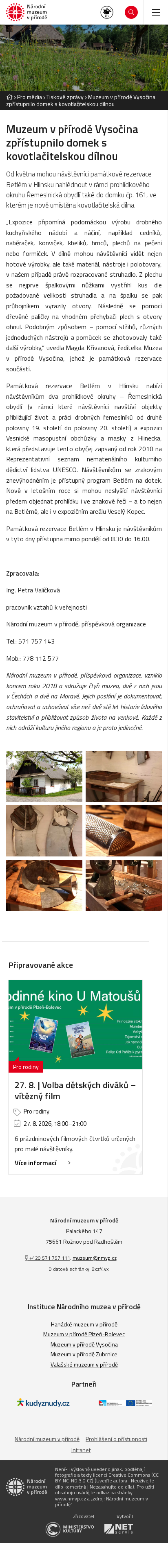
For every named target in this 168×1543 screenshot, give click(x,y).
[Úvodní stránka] (26, 12)
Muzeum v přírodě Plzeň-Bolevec (84, 1334)
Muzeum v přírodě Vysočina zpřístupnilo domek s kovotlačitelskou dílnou (80, 100)
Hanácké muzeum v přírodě (84, 1324)
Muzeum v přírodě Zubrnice (84, 1354)
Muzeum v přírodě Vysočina (84, 1344)
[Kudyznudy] (43, 1405)
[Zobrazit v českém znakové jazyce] (107, 12)
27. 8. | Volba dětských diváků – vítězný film (75, 1090)
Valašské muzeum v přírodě (84, 1364)
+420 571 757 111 (49, 1258)
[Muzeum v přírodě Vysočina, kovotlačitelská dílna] (44, 776)
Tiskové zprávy (65, 97)
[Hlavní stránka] (9, 97)
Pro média (29, 97)
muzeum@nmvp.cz (95, 1258)
